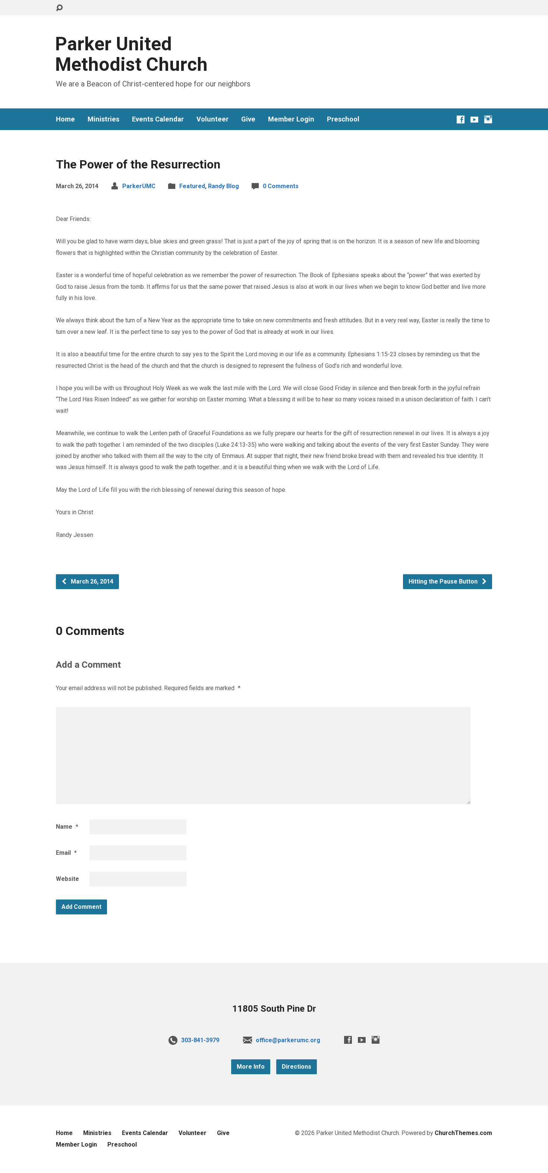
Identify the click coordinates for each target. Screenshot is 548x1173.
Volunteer (212, 119)
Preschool (343, 119)
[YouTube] (474, 119)
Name (67, 826)
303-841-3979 (200, 1040)
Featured (192, 186)
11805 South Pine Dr (274, 1008)
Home (65, 119)
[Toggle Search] (59, 8)
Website (67, 878)
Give (248, 119)
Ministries (103, 119)
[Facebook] (460, 119)
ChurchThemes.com (463, 1132)
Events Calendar (158, 119)
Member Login (291, 119)
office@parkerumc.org (288, 1040)
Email (66, 852)
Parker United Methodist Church (131, 54)
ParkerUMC (138, 186)
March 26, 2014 (91, 581)
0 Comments (281, 186)
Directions (296, 1066)
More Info (251, 1066)
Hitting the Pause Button (444, 581)
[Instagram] (488, 119)
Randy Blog (223, 186)
